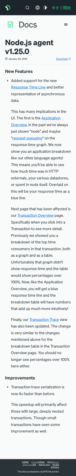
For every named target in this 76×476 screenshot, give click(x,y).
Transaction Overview (36, 215)
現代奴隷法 (55, 467)
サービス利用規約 (38, 462)
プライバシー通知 (29, 465)
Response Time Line (28, 87)
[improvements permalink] (37, 377)
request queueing (27, 137)
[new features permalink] (35, 71)
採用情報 (25, 462)
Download (62, 58)
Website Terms (44, 465)
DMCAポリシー (53, 462)
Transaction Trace (44, 319)
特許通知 (55, 465)
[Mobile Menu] (66, 24)
